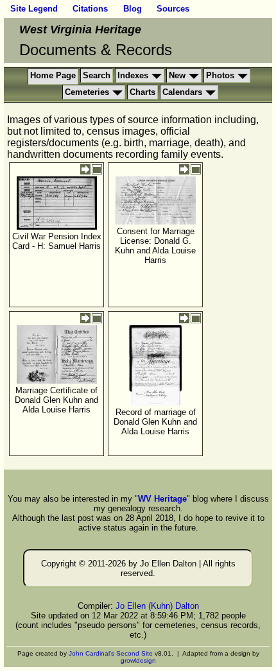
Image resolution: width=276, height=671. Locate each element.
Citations (90, 8)
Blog (132, 8)
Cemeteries (87, 92)
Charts (142, 92)
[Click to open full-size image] (97, 169)
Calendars (182, 92)
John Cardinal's (91, 653)
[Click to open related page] (85, 169)
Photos (220, 75)
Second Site (134, 653)
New (177, 75)
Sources (173, 8)
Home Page (53, 75)
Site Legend (34, 8)
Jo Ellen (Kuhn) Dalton (157, 606)
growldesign (138, 660)
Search (96, 75)
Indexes (132, 75)
